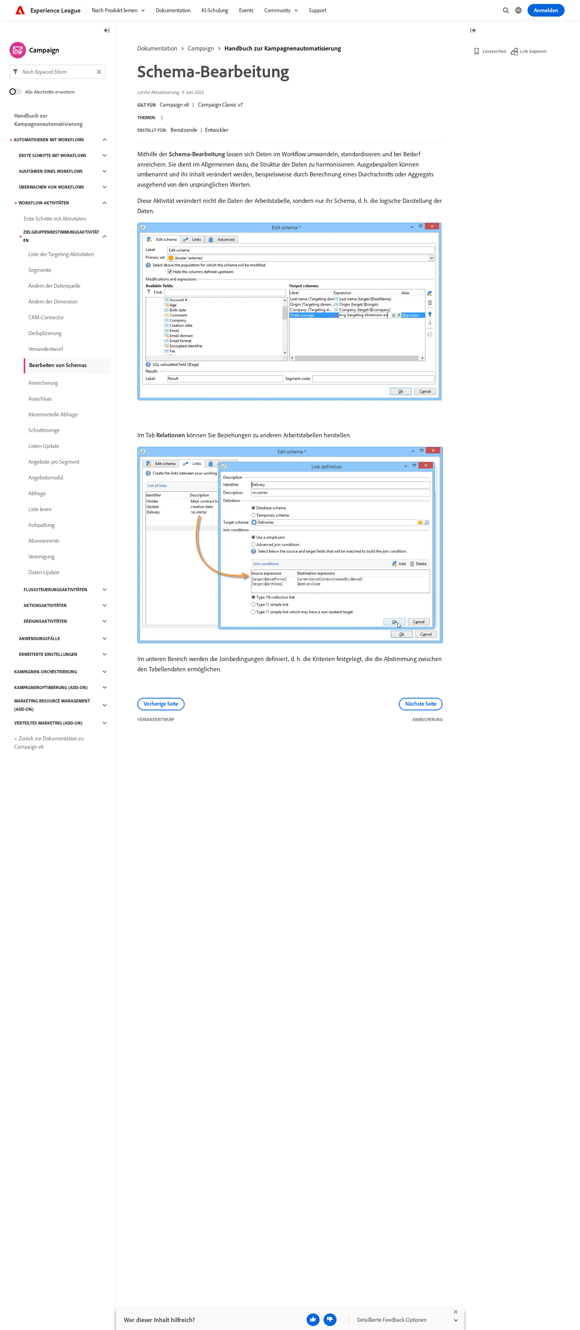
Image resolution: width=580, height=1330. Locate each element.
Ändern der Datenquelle (54, 285)
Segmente (39, 269)
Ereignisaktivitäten (45, 621)
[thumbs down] (330, 1319)
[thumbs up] (313, 1319)
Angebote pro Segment (53, 461)
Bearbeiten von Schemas (58, 365)
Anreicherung (43, 382)
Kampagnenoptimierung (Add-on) (51, 687)
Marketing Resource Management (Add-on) (52, 705)
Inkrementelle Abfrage (53, 414)
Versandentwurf (45, 348)
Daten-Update (44, 572)
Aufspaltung (41, 524)
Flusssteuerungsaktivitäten (55, 589)
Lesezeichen (494, 51)
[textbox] (57, 72)
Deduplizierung (45, 333)
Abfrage (37, 493)
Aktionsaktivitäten (45, 605)
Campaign (201, 48)
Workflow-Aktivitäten (44, 203)
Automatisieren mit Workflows (49, 139)
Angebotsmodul (45, 477)
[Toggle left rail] (107, 31)
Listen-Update (43, 446)
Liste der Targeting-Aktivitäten (61, 254)
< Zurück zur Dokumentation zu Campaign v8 (49, 742)
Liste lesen (39, 509)
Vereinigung (41, 556)
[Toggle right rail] (472, 31)
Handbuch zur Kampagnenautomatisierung (283, 48)
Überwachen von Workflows (51, 187)
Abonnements (43, 540)
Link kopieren (533, 51)
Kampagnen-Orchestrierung (45, 671)
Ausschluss (40, 398)
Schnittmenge (44, 430)
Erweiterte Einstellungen (48, 654)
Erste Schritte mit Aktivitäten (55, 218)
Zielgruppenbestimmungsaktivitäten (61, 236)
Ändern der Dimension (52, 301)
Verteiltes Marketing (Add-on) (48, 723)
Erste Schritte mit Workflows (52, 155)
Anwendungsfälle (39, 638)
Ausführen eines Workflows (51, 171)
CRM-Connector (46, 317)
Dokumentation (157, 48)
